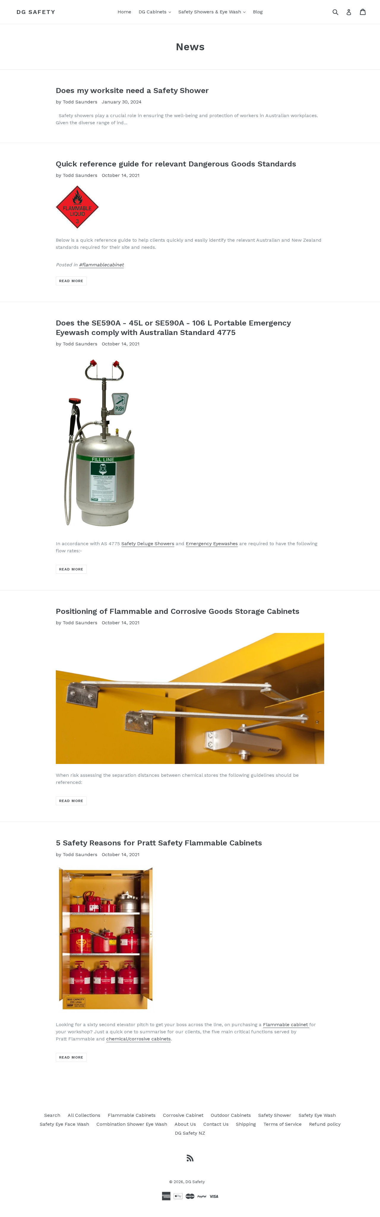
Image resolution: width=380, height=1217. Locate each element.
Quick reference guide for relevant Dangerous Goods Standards (176, 163)
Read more (71, 281)
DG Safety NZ (190, 1133)
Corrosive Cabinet (183, 1115)
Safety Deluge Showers (147, 543)
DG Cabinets (156, 12)
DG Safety (36, 11)
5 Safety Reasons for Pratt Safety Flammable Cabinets (159, 842)
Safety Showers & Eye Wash (213, 12)
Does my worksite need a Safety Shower (132, 90)
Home (124, 12)
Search (52, 1115)
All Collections (84, 1115)
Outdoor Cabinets (231, 1115)
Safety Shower (274, 1115)
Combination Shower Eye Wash (131, 1124)
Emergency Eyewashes (212, 543)
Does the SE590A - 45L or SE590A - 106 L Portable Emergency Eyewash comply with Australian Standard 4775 (173, 327)
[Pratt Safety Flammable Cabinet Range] (308, 1025)
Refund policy (325, 1124)
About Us (185, 1124)
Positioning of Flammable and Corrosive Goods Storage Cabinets (178, 611)
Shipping (246, 1124)
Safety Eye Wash (317, 1115)
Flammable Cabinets (132, 1115)
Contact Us (216, 1124)
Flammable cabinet (285, 1024)
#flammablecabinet (101, 265)
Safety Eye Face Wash (64, 1124)
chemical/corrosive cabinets (138, 1039)
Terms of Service (282, 1124)
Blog (258, 12)
